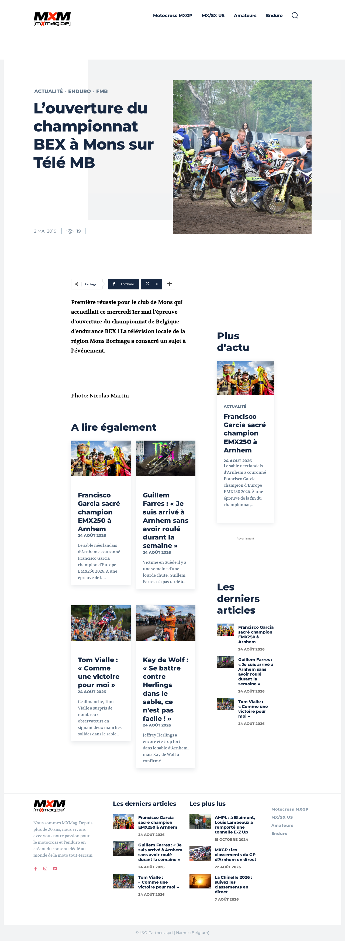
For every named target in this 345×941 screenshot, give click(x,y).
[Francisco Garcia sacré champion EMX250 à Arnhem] (101, 458)
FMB (102, 91)
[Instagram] (45, 869)
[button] (295, 15)
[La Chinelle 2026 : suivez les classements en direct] (200, 881)
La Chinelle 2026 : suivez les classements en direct (233, 884)
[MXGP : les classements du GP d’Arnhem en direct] (200, 853)
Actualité (48, 91)
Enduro (79, 91)
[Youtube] (55, 869)
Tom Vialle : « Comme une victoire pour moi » (98, 672)
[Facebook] (35, 869)
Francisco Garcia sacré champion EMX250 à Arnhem (99, 512)
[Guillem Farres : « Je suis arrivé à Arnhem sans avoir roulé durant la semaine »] (166, 458)
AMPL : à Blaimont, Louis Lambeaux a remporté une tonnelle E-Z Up (235, 825)
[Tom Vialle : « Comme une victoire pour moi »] (101, 623)
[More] (169, 284)
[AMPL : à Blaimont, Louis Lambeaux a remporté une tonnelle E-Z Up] (200, 821)
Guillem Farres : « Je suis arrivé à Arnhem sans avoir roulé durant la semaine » (165, 520)
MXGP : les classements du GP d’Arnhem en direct (235, 854)
